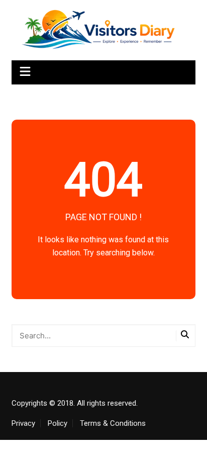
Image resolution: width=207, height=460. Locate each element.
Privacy (23, 423)
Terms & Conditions (113, 423)
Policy (57, 423)
